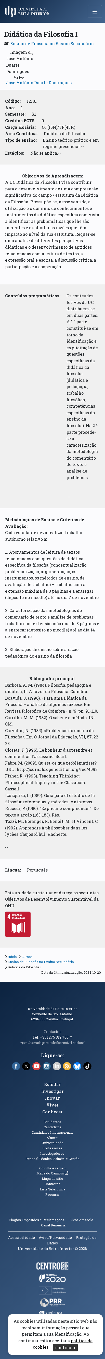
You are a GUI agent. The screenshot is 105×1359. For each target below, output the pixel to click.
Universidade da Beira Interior (52, 1008)
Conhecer (52, 1112)
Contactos (52, 1031)
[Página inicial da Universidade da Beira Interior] (28, 11)
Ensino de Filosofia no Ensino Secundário (52, 43)
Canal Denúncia (53, 1225)
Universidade (52, 1142)
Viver (52, 1105)
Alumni (52, 1137)
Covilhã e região (52, 1168)
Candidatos (52, 1127)
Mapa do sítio (52, 1178)
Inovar (52, 1098)
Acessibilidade (21, 1237)
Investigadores (52, 1153)
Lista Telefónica (52, 1189)
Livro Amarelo (82, 1220)
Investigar (52, 1091)
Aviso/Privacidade (55, 1237)
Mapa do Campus (52, 1173)
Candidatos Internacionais (52, 1132)
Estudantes (52, 1121)
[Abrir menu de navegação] (95, 11)
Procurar (52, 1194)
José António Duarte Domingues (39, 82)
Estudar (52, 1084)
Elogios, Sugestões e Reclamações (36, 1220)
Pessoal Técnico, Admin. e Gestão (52, 1158)
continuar (65, 1347)
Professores (52, 1148)
